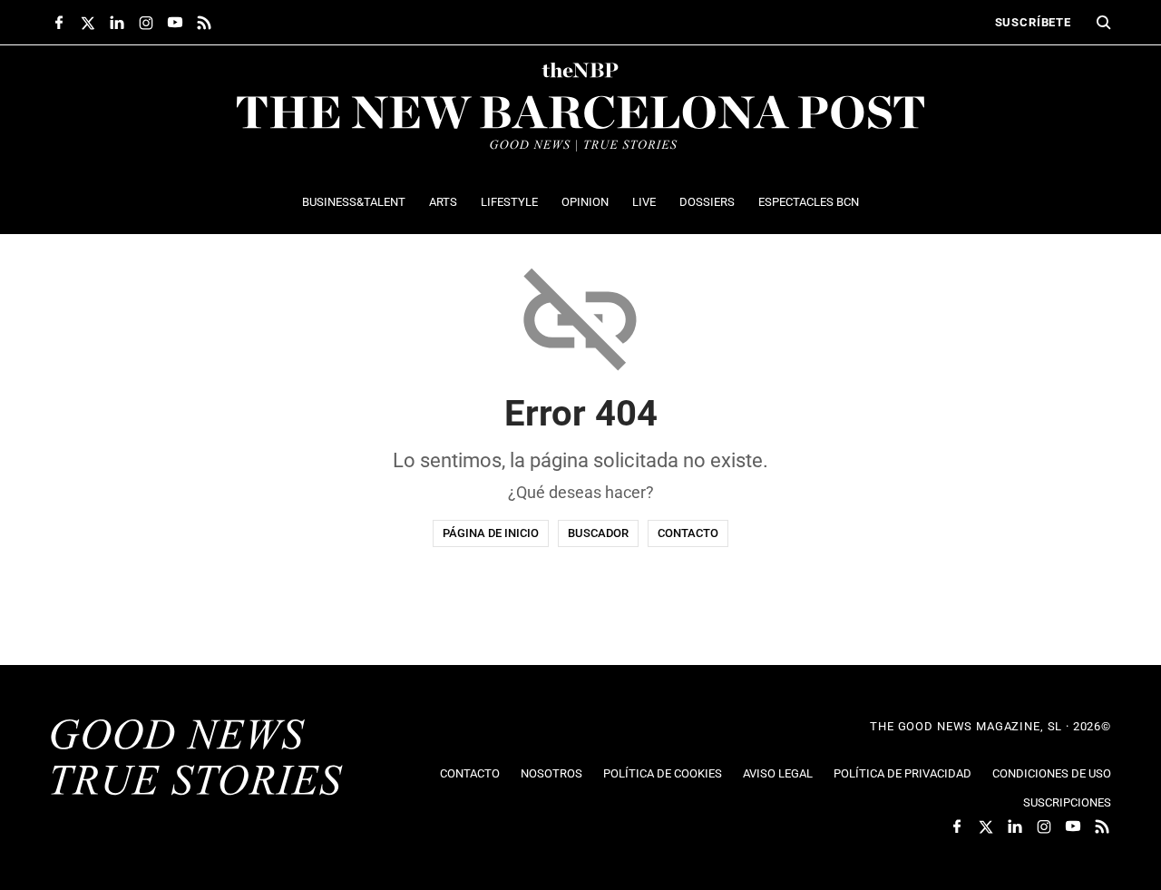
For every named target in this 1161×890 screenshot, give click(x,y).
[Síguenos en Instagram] (146, 23)
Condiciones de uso (1051, 773)
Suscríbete (1033, 22)
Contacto (688, 533)
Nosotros (551, 773)
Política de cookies (662, 773)
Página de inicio (491, 533)
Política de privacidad (902, 773)
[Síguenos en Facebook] (59, 23)
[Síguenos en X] (88, 23)
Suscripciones (1067, 802)
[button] (1104, 22)
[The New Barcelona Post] (197, 759)
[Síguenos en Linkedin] (117, 23)
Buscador (598, 533)
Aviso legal (778, 773)
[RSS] (204, 23)
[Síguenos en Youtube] (175, 23)
